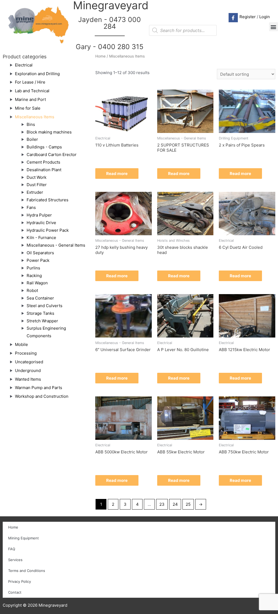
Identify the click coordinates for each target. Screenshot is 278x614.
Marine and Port (30, 99)
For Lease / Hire (30, 82)
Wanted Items (28, 379)
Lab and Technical (32, 90)
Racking (34, 275)
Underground (28, 370)
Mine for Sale (27, 108)
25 (188, 504)
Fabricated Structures (47, 199)
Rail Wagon (37, 282)
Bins (31, 124)
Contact (14, 592)
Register (247, 16)
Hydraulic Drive (41, 222)
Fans (31, 207)
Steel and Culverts (44, 305)
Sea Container (40, 298)
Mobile (21, 344)
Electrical (24, 65)
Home (100, 56)
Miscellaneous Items (34, 116)
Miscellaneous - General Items (56, 245)
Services (15, 560)
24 (175, 504)
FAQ (11, 549)
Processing (26, 353)
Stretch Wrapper (42, 320)
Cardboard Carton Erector (52, 154)
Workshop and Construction (41, 396)
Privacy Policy (19, 581)
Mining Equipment (23, 538)
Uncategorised (29, 361)
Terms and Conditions (26, 570)
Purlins (33, 268)
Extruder (35, 192)
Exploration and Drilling (37, 73)
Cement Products (43, 162)
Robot (32, 290)
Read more (117, 173)
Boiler (32, 139)
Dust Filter (37, 184)
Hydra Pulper (39, 215)
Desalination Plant (44, 169)
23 (162, 504)
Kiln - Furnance (41, 237)
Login (264, 16)
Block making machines (49, 132)
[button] (273, 26)
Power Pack (38, 260)
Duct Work (36, 177)
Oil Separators (40, 252)
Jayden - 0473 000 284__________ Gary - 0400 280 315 (109, 33)
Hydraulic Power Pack (48, 230)
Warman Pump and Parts (38, 387)
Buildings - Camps (44, 146)
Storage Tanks (40, 313)
